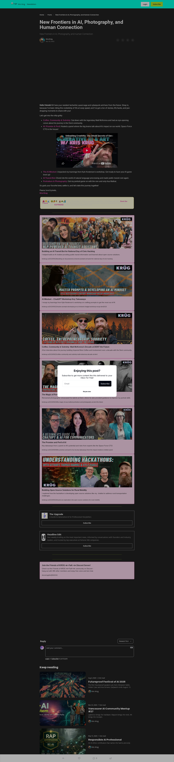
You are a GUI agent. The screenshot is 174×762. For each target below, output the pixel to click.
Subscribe (105, 383)
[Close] (113, 369)
